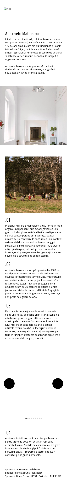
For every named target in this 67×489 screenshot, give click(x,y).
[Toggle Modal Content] (58, 11)
